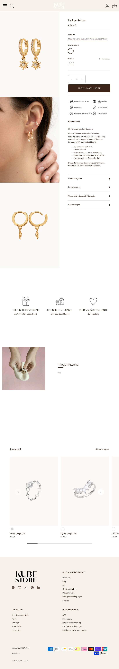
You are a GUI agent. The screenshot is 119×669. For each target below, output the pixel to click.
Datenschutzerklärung (71, 622)
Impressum (67, 619)
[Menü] (5, 5)
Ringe (14, 619)
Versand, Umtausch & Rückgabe (81, 196)
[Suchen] (12, 6)
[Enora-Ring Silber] (34, 491)
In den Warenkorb (89, 88)
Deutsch (14, 653)
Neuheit (15, 449)
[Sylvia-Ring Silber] (85, 491)
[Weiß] (62, 529)
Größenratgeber (104, 59)
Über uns (66, 578)
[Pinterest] (32, 587)
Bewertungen (74, 204)
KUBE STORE (23, 661)
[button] (18, 492)
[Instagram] (19, 587)
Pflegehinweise (74, 187)
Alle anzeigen (102, 449)
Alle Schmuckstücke (20, 615)
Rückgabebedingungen (72, 596)
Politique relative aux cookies (74, 630)
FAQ (64, 585)
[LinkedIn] (38, 587)
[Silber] (12, 529)
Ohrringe (15, 622)
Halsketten (16, 630)
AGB (64, 615)
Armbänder (16, 626)
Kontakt (65, 600)
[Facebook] (13, 587)
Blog (64, 581)
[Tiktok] (25, 587)
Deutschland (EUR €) (19, 648)
